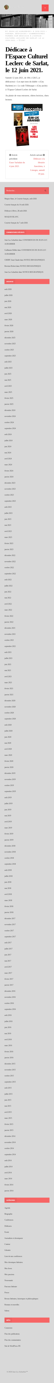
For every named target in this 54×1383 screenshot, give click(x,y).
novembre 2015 (10, 1070)
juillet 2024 (8, 440)
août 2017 (8, 943)
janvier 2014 (8, 1191)
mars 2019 (8, 828)
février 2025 (8, 398)
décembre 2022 (9, 555)
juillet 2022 (8, 586)
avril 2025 (8, 386)
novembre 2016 (10, 997)
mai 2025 (7, 380)
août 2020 (8, 725)
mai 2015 (7, 1106)
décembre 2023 (9, 483)
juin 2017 (7, 955)
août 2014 (8, 1160)
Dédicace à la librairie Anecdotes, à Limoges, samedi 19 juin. (37, 166)
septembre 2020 (10, 719)
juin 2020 (7, 737)
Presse (6, 1293)
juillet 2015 (8, 1094)
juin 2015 (7, 1100)
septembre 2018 (10, 864)
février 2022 (8, 616)
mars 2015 (8, 1118)
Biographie (8, 1214)
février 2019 (8, 834)
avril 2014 (8, 1173)
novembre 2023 (10, 489)
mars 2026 (8, 319)
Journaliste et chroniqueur (13, 1238)
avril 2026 (8, 313)
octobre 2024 (9, 422)
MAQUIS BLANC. (11, 217)
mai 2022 (7, 598)
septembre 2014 (10, 1154)
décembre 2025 (9, 338)
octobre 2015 (9, 1076)
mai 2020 (7, 743)
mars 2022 (8, 610)
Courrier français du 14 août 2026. (16, 205)
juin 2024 (7, 446)
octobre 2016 (9, 1003)
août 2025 (8, 362)
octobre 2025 (9, 350)
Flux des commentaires (12, 1340)
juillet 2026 (8, 295)
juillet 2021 (8, 658)
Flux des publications (12, 1334)
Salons (6, 1311)
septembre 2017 (10, 937)
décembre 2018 (9, 846)
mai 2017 (7, 961)
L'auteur (7, 1244)
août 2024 (8, 434)
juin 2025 (7, 374)
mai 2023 (7, 525)
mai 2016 (7, 1033)
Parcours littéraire (10, 1287)
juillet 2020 (8, 731)
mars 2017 (8, 973)
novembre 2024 (10, 416)
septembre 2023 (10, 501)
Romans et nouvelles (11, 1305)
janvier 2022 (8, 622)
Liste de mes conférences (13, 1256)
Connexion (8, 1328)
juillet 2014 (8, 1167)
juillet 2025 (8, 368)
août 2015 (8, 1088)
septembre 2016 (10, 1009)
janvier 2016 (8, 1058)
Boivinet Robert (10, 266)
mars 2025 (8, 392)
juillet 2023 (8, 513)
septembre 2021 (10, 646)
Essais (6, 1232)
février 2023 (8, 543)
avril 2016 (8, 1039)
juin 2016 (7, 1027)
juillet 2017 (8, 949)
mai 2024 (7, 453)
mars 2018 (8, 900)
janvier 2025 (8, 404)
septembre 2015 (10, 1082)
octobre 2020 (9, 713)
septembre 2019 (10, 791)
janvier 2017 (8, 985)
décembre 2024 (9, 410)
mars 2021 (8, 682)
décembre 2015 (9, 1064)
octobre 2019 (9, 785)
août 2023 (8, 507)
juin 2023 (7, 519)
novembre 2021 (10, 634)
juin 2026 (7, 301)
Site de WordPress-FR (12, 1346)
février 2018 (8, 906)
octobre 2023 (9, 495)
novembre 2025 (10, 344)
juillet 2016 (8, 1021)
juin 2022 (7, 592)
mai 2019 (7, 816)
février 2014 (8, 1185)
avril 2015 (8, 1112)
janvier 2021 (8, 695)
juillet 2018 (8, 876)
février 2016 (8, 1052)
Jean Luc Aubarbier (20, 31)
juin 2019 (7, 810)
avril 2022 (8, 604)
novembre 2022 (10, 561)
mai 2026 (7, 307)
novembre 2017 (10, 924)
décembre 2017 (9, 918)
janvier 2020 (8, 767)
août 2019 (8, 797)
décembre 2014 (9, 1136)
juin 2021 (7, 664)
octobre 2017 (9, 931)
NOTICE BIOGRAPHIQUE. (34, 260)
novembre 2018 (10, 852)
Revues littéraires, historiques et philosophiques (21, 1299)
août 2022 (8, 580)
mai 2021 (7, 670)
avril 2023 (8, 531)
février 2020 (8, 761)
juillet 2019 (8, 803)
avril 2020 (8, 749)
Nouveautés (8, 1280)
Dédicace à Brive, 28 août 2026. (15, 211)
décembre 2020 (9, 701)
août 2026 (8, 289)
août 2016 (8, 1015)
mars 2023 (8, 537)
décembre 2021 (9, 628)
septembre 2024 (10, 428)
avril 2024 (8, 459)
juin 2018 (7, 882)
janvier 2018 (8, 912)
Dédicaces (21, 33)
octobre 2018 (9, 858)
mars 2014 (8, 1179)
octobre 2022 (9, 567)
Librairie (7, 1250)
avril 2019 (8, 822)
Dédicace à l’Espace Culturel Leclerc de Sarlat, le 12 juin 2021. (26, 60)
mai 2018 (7, 888)
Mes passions (9, 1274)
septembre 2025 (10, 356)
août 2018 (8, 870)
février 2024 (8, 471)
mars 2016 (8, 1045)
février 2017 (8, 979)
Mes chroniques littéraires (13, 1262)
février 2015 (8, 1124)
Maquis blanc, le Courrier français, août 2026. (20, 199)
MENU (45, 7)
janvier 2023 (8, 549)
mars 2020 (8, 755)
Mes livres (8, 1268)
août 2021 (8, 652)
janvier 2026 (8, 331)
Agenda (9, 33)
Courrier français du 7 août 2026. (16, 223)
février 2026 (8, 325)
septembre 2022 (10, 574)
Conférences (8, 1220)
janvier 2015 (8, 1130)
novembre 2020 (10, 707)
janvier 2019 (8, 840)
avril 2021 (8, 676)
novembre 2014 (10, 1142)
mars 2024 (8, 465)
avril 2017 (8, 967)
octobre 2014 (9, 1148)
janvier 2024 (8, 477)
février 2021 (8, 688)
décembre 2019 (9, 773)
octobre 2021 (9, 640)
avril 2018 (8, 894)
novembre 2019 (10, 779)
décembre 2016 (9, 991)
